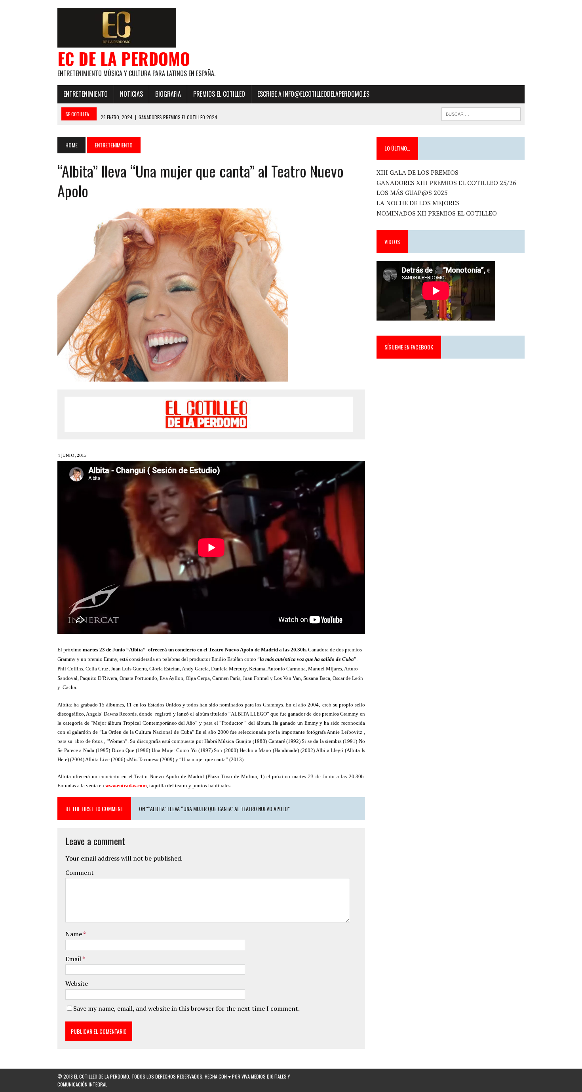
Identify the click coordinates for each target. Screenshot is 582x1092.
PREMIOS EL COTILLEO (219, 94)
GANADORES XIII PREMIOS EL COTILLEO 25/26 (446, 182)
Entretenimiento (85, 94)
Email (73, 959)
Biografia (168, 94)
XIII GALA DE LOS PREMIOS (417, 172)
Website (76, 983)
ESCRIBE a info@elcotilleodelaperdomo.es (313, 94)
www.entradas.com (126, 785)
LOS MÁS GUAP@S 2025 (412, 192)
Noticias (131, 94)
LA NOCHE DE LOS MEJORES (418, 203)
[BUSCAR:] (481, 113)
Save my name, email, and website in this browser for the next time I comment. (186, 1008)
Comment (79, 872)
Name (74, 934)
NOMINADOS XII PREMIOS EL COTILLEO (437, 213)
